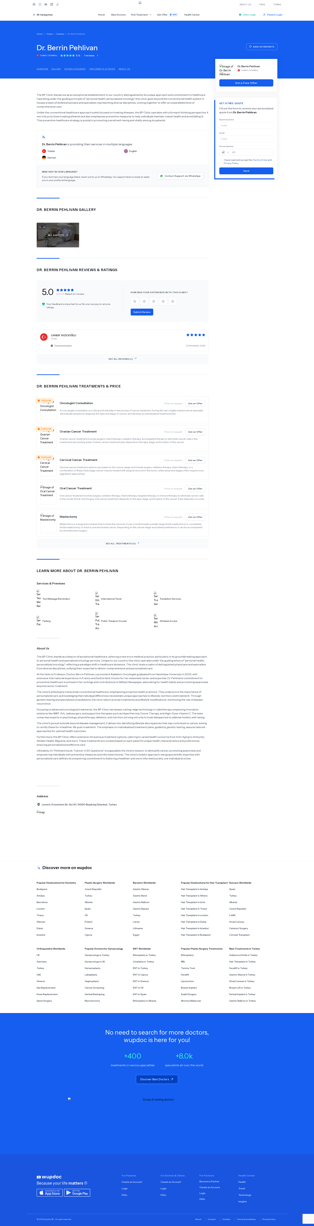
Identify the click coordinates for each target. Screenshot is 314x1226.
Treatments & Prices (102, 68)
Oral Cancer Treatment (76, 488)
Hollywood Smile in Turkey (243, 955)
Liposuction (187, 981)
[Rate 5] (173, 301)
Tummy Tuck (188, 968)
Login (125, 1188)
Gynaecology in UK (95, 961)
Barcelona (42, 902)
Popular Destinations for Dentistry (56, 882)
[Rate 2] (144, 301)
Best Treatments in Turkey (244, 948)
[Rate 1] (135, 301)
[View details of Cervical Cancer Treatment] (50, 466)
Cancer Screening (94, 987)
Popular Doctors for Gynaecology (104, 948)
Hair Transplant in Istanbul (195, 928)
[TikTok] (57, 4)
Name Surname (226, 119)
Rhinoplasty (187, 955)
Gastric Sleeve (141, 889)
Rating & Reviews (75, 68)
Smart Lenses (236, 921)
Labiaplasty (91, 974)
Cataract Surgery (238, 928)
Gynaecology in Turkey (97, 955)
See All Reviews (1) (121, 358)
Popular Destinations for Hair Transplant (204, 882)
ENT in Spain (140, 994)
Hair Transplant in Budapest (196, 934)
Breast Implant (189, 987)
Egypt (136, 934)
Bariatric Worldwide (144, 882)
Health (242, 1181)
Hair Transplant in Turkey (242, 961)
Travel (241, 1188)
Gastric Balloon (141, 902)
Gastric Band (140, 895)
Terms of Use (260, 159)
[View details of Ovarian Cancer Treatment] (50, 438)
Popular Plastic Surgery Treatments (201, 948)
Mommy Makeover (191, 1000)
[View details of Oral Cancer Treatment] (50, 495)
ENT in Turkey (140, 968)
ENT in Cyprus (140, 974)
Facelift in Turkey (238, 968)
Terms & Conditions (246, 1219)
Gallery (56, 68)
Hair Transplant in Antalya (194, 889)
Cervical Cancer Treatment (78, 460)
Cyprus (88, 934)
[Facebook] (34, 4)
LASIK (232, 915)
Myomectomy (92, 1000)
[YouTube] (45, 4)
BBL (183, 961)
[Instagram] (40, 4)
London (41, 908)
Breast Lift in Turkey (240, 987)
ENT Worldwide (142, 948)
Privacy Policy (231, 163)
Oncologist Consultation (76, 403)
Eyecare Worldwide (240, 882)
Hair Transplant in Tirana (194, 908)
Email (222, 133)
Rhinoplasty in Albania (144, 1000)
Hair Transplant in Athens (194, 895)
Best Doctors (118, 14)
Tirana (40, 915)
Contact (212, 1219)
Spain (88, 908)
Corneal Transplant (239, 934)
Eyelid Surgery (188, 994)
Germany (42, 961)
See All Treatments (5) (121, 543)
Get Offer (167, 14)
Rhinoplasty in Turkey (144, 955)
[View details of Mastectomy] (50, 523)
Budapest (42, 889)
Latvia (136, 921)
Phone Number (226, 146)
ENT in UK (138, 987)
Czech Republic (93, 889)
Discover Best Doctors (154, 1079)
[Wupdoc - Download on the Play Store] (77, 1192)
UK (86, 915)
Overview (42, 68)
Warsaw (41, 921)
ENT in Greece (141, 981)
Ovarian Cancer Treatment (78, 431)
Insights (242, 1201)
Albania (89, 902)
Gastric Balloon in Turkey (242, 1000)
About (198, 1219)
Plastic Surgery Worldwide (100, 882)
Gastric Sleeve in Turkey (242, 974)
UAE (39, 974)
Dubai (40, 928)
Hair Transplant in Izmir (193, 902)
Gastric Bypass (141, 908)
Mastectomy (68, 517)
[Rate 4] (163, 301)
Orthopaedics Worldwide (51, 948)
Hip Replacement (46, 987)
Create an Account (132, 1181)
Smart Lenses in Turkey (241, 981)
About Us (124, 68)
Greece (89, 928)
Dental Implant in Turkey (242, 994)
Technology (244, 1195)
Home (101, 14)
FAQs (124, 1195)
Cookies (226, 1219)
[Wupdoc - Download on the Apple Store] (50, 1192)
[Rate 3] (154, 301)
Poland (88, 921)
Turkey (88, 895)
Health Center (192, 14)
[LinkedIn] (51, 4)
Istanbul (41, 934)
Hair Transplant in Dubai (193, 921)
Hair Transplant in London (194, 915)
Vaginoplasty (92, 981)
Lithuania (138, 928)
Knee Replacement (47, 994)
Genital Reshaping (95, 994)
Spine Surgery (44, 1000)
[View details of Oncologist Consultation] (50, 410)
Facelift (185, 974)
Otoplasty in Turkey (143, 961)
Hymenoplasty (92, 968)
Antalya (41, 895)
